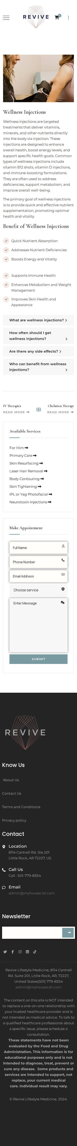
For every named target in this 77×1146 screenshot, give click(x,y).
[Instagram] (20, 952)
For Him (17, 448)
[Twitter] (5, 952)
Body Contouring (24, 479)
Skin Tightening (23, 487)
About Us (11, 780)
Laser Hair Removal (26, 471)
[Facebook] (12, 952)
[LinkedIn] (27, 952)
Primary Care (21, 456)
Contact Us (11, 793)
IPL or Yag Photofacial (29, 494)
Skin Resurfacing (24, 463)
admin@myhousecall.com (38, 987)
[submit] (68, 933)
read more (14, 412)
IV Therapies (12, 406)
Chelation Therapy (61, 406)
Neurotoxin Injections (28, 502)
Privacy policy (14, 820)
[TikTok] (35, 952)
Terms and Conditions (21, 807)
